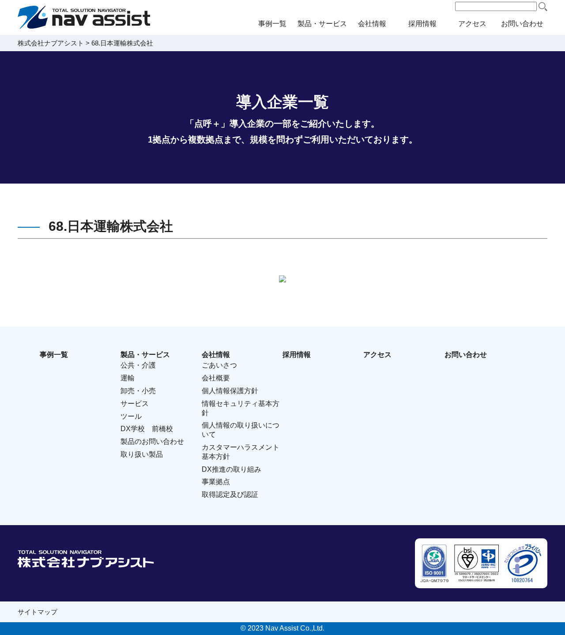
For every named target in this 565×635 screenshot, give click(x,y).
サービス (135, 403)
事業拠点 (216, 481)
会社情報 (372, 23)
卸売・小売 (138, 391)
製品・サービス (322, 23)
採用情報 (422, 23)
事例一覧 (272, 23)
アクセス (472, 23)
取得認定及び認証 (230, 494)
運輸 (128, 378)
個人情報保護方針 (230, 391)
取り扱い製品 (142, 454)
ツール (131, 416)
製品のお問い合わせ (152, 441)
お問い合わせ (522, 23)
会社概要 (216, 378)
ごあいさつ (219, 365)
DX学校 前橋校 (147, 428)
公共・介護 (138, 365)
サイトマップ (37, 612)
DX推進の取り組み (231, 469)
